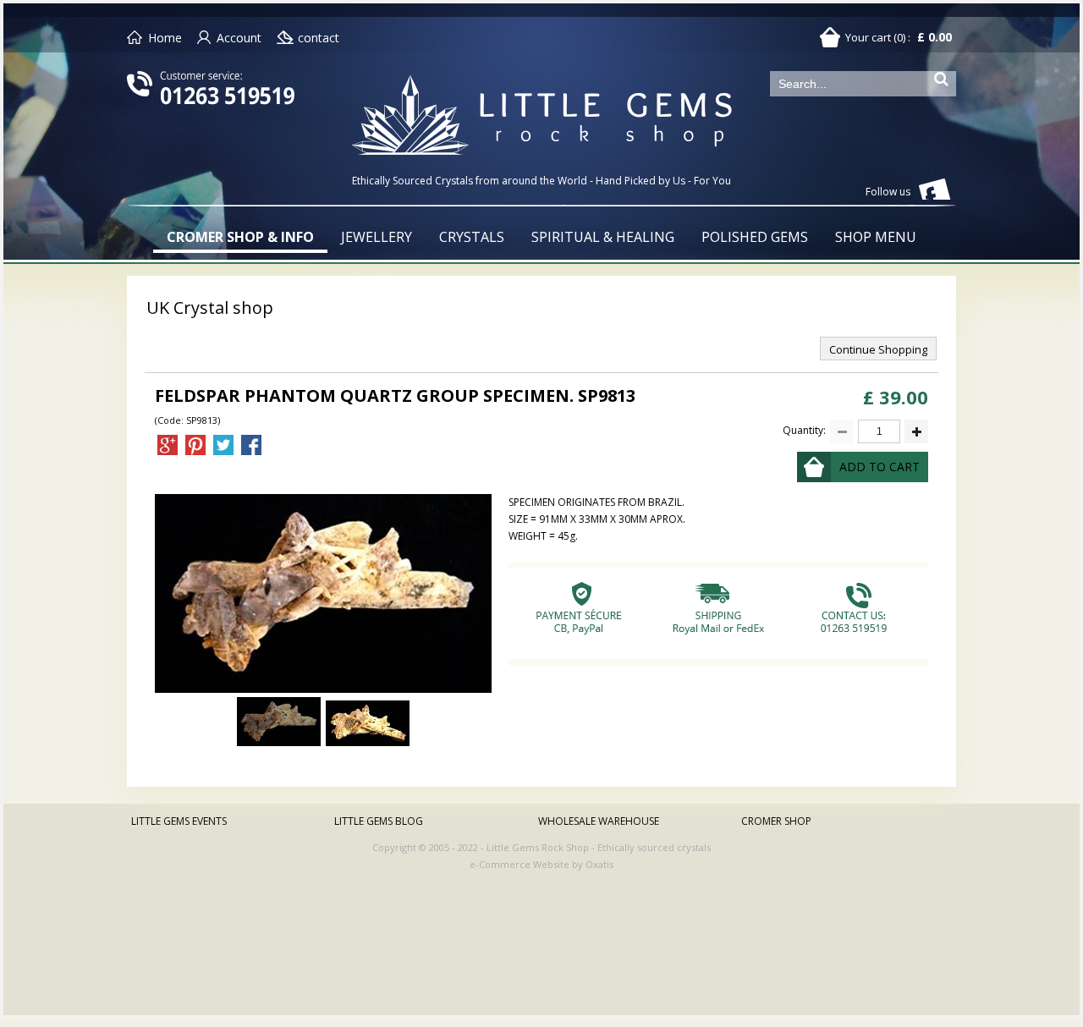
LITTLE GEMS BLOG (378, 821)
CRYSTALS (471, 237)
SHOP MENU (875, 237)
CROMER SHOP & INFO (240, 237)
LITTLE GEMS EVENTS (179, 821)
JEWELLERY (376, 237)
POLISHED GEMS (754, 237)
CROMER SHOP (776, 821)
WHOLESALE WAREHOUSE (598, 821)
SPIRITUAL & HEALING (602, 237)
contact (318, 38)
